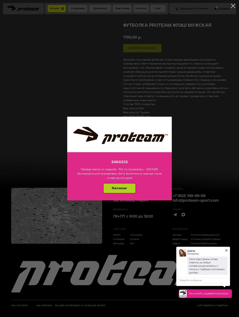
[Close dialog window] (233, 6)
